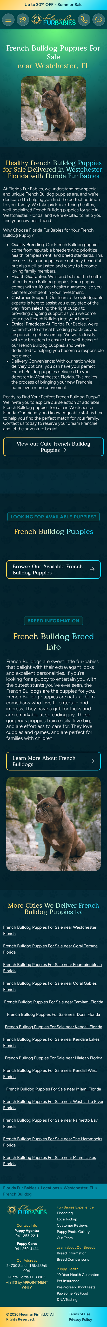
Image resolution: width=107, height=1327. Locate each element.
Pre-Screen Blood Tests (76, 1287)
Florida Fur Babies (19, 1187)
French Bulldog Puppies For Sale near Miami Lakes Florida (49, 1160)
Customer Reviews (72, 1225)
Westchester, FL (79, 1187)
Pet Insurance (68, 1281)
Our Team (65, 1238)
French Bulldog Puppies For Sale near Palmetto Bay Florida (50, 1123)
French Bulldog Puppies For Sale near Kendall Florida (53, 1026)
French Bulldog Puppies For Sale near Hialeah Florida (53, 1057)
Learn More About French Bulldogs (44, 761)
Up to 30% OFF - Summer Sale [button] (54, 4)
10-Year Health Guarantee (78, 1275)
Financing (65, 1213)
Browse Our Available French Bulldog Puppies (47, 569)
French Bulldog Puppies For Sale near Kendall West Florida (50, 1073)
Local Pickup (67, 1219)
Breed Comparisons (73, 1259)
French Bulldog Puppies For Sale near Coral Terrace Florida (50, 949)
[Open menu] (8, 19)
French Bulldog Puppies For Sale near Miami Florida (53, 1089)
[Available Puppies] (23, 19)
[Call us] (84, 19)
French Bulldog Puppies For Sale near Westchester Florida (49, 930)
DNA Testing (67, 1299)
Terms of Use (79, 1314)
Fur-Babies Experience (75, 1207)
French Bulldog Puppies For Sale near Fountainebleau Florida (52, 967)
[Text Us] (98, 19)
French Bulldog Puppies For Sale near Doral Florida (53, 1014)
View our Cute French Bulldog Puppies (53, 447)
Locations (50, 1187)
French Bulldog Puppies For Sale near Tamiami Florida (53, 1001)
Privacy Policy (80, 1319)
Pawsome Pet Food (72, 1293)
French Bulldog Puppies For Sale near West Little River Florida (53, 1104)
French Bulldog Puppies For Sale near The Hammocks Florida (52, 1142)
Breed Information (71, 1253)
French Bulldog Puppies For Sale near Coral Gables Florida (50, 986)
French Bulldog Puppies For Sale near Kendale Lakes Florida (51, 1042)
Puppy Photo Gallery (73, 1231)
